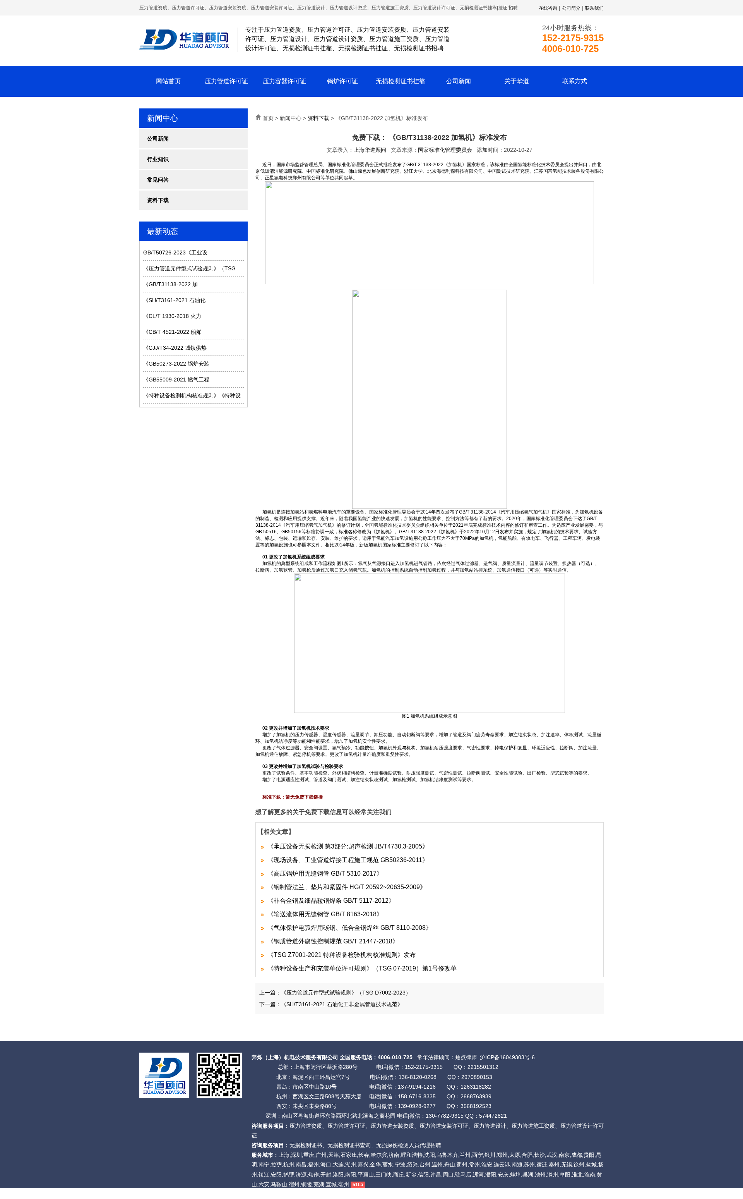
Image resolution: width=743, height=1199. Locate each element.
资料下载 (158, 200)
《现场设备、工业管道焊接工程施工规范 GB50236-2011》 (347, 860)
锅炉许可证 (342, 81)
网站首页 (168, 81)
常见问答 (158, 180)
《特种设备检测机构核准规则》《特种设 (192, 395)
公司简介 (571, 8)
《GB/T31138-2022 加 (170, 284)
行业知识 (158, 159)
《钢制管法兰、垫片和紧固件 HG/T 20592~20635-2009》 (346, 887)
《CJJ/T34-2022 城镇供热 (175, 348)
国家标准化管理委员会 (445, 150)
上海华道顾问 (370, 150)
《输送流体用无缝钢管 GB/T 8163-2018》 (325, 914)
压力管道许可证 (226, 81)
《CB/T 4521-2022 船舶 (172, 332)
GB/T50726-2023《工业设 (175, 252)
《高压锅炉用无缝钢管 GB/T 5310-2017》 (325, 873)
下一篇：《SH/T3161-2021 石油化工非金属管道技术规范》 (331, 1004)
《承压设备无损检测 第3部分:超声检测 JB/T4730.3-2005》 (347, 846)
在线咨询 (548, 8)
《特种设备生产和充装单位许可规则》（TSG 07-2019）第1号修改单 (362, 968)
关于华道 (516, 81)
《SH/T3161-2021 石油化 (174, 300)
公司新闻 (458, 81)
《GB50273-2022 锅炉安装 (176, 364)
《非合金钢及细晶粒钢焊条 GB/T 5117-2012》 (331, 900)
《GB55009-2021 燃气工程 (176, 379)
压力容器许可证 (284, 81)
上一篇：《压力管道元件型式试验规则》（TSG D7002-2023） (335, 992)
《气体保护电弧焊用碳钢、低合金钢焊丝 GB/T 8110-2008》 (349, 927)
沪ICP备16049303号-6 (507, 1057)
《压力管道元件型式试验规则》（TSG (189, 268)
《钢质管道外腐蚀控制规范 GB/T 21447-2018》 (333, 941)
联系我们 (594, 8)
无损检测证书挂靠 (400, 81)
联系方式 (574, 81)
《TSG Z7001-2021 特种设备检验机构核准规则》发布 (341, 955)
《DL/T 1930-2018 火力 (172, 316)
